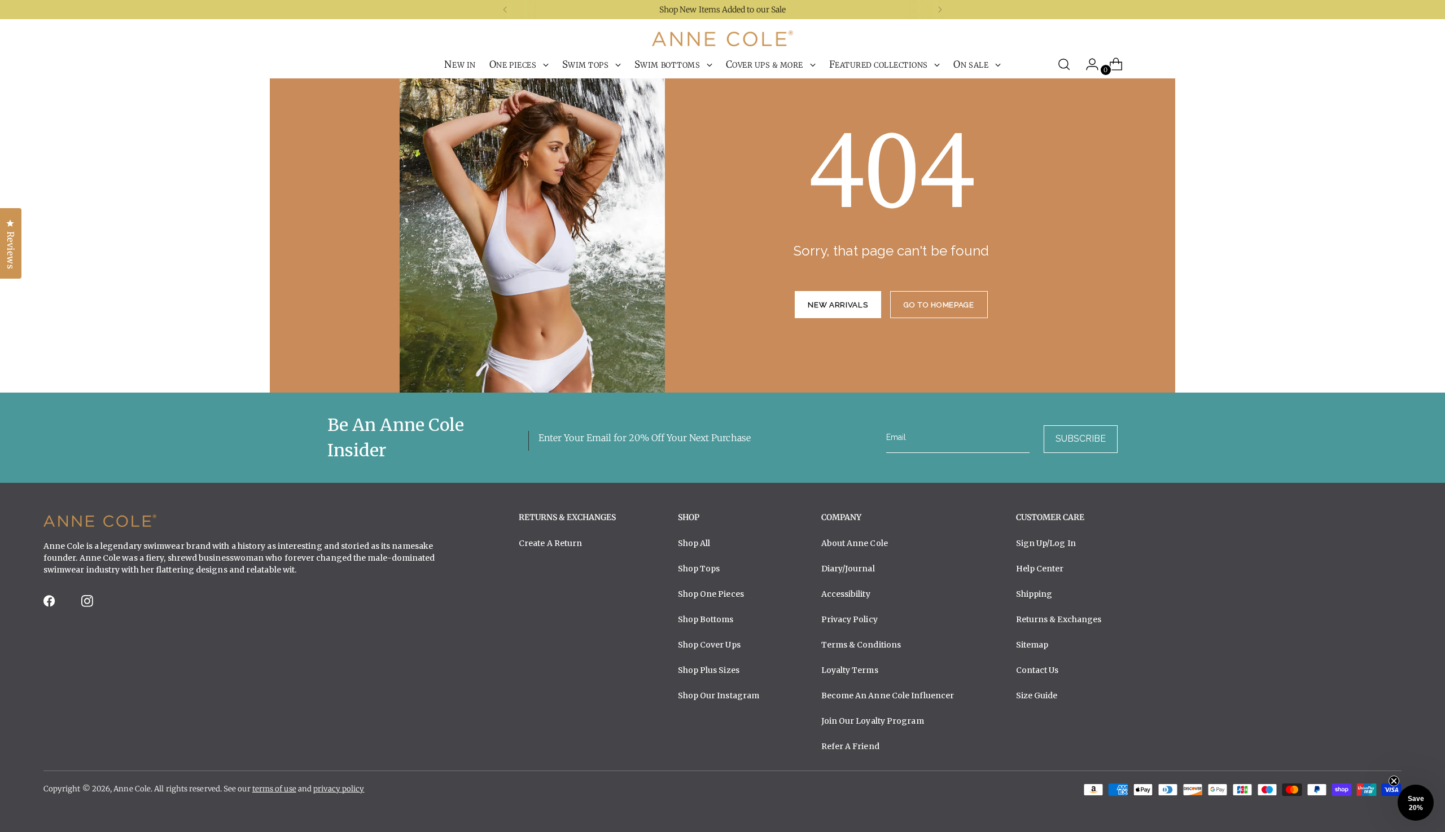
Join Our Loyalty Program (872, 721)
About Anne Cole (854, 543)
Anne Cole (132, 789)
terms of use (274, 789)
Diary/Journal (848, 569)
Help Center (1040, 569)
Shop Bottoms (706, 619)
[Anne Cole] (722, 38)
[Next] (939, 9)
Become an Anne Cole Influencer (887, 695)
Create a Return (550, 543)
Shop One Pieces (711, 594)
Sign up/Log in (1046, 543)
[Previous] (505, 9)
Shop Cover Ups (709, 645)
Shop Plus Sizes (708, 670)
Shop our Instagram (719, 695)
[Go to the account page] (1087, 64)
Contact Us (1037, 670)
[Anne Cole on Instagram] (88, 604)
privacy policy (338, 789)
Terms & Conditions (861, 645)
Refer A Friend (850, 746)
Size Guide (1037, 695)
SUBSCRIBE (1081, 438)
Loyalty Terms (849, 670)
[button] (1416, 803)
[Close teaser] (1394, 781)
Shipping (1034, 594)
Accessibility (845, 594)
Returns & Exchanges (1059, 619)
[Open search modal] (1064, 64)
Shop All (694, 543)
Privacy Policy (849, 619)
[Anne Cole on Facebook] (50, 604)
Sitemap (1032, 645)
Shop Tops (699, 569)
